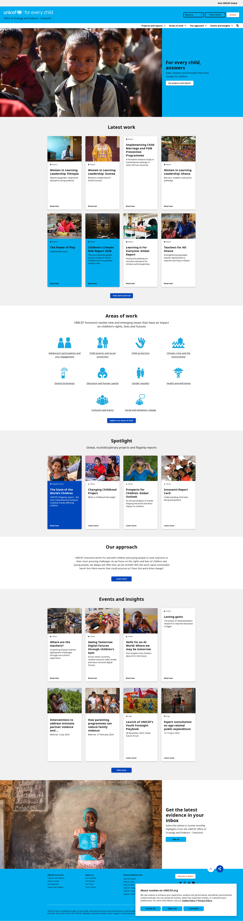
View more (121, 770)
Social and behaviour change (140, 410)
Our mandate (90, 878)
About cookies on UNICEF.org (159, 890)
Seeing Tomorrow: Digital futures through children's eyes (101, 647)
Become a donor (185, 876)
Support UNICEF (130, 894)
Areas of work (53, 881)
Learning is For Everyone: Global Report (137, 250)
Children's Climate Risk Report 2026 (101, 249)
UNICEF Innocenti (55, 875)
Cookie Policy (188, 900)
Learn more (121, 579)
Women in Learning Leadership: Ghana (177, 171)
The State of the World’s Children (61, 491)
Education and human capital (102, 383)
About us (89, 875)
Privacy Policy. (205, 900)
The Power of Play (62, 247)
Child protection (140, 353)
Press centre (215, 15)
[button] (219, 868)
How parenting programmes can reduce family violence (100, 725)
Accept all (150, 908)
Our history (90, 881)
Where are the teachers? (60, 643)
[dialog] (186, 900)
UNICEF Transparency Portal (135, 888)
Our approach (53, 884)
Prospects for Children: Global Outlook (137, 493)
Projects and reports (56, 878)
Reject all (172, 908)
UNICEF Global (129, 879)
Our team (89, 884)
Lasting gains (173, 616)
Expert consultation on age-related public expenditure (178, 725)
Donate (233, 15)
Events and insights (55, 887)
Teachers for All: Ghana (175, 249)
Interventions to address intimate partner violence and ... (62, 725)
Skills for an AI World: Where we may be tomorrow (138, 645)
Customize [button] (194, 908)
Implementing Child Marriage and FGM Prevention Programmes (140, 150)
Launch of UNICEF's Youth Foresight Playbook (139, 725)
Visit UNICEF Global (227, 3)
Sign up (176, 839)
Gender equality (140, 383)
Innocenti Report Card (176, 491)
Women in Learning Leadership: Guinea (102, 171)
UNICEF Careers (130, 891)
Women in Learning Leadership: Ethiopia (64, 171)
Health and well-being (178, 383)
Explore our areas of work (121, 420)
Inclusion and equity (103, 410)
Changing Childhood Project (102, 491)
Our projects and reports (179, 83)
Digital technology (65, 383)
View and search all (121, 295)
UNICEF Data (128, 882)
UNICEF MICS (129, 885)
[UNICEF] (28, 12)
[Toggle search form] (237, 25)
